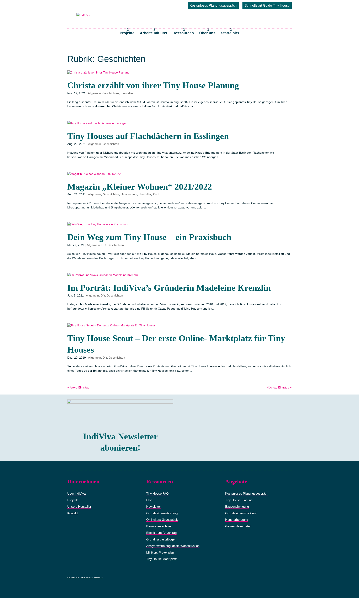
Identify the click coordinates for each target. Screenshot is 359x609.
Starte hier (230, 33)
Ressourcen (183, 33)
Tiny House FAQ (157, 493)
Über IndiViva (76, 493)
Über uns (207, 33)
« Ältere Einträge (78, 387)
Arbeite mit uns (153, 33)
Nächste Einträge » (279, 387)
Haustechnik (129, 194)
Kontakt (72, 513)
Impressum (73, 577)
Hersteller (126, 93)
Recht (156, 194)
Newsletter (153, 506)
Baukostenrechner (158, 526)
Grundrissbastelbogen (161, 539)
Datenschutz (86, 577)
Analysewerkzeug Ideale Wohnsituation (172, 546)
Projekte (127, 33)
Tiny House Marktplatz (161, 559)
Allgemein (94, 93)
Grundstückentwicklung (241, 513)
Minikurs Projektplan (160, 552)
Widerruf (98, 577)
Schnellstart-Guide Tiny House (267, 5)
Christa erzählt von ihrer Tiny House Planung (153, 85)
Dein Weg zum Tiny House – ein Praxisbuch (149, 237)
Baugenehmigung (237, 506)
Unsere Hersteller (79, 506)
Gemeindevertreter (238, 526)
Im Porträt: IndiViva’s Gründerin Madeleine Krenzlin (169, 288)
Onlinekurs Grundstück (162, 519)
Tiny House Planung (238, 500)
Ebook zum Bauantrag (161, 532)
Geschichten (110, 93)
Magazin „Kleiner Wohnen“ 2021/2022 (139, 186)
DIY (103, 245)
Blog (149, 500)
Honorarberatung (236, 519)
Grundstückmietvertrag (162, 513)
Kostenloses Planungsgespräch (213, 5)
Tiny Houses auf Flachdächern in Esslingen (148, 136)
